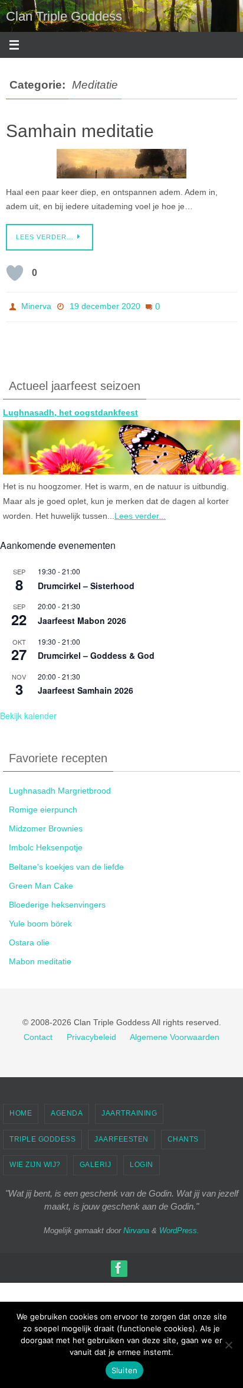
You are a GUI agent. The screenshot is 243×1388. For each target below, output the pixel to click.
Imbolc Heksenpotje (46, 844)
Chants (183, 1135)
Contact (38, 1033)
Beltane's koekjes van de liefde (66, 862)
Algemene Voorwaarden (174, 1033)
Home (20, 1109)
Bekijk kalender (28, 712)
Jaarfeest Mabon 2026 (82, 616)
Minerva (36, 305)
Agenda (67, 1109)
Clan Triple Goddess (64, 16)
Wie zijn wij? (35, 1161)
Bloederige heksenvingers (57, 900)
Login (141, 1161)
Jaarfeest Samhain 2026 (85, 687)
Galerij (95, 1161)
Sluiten (124, 1370)
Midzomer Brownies (46, 825)
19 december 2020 (105, 305)
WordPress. (179, 1226)
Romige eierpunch (43, 805)
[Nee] (228, 1345)
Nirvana (136, 1226)
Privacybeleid (91, 1033)
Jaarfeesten (121, 1135)
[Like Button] (15, 273)
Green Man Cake (41, 881)
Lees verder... (140, 511)
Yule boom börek (40, 920)
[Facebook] (118, 1264)
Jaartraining (129, 1109)
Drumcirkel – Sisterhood (86, 581)
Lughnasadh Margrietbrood (60, 786)
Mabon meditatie (40, 958)
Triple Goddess (42, 1135)
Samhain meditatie (80, 131)
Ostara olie (29, 939)
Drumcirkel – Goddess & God (96, 652)
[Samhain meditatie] (121, 163)
